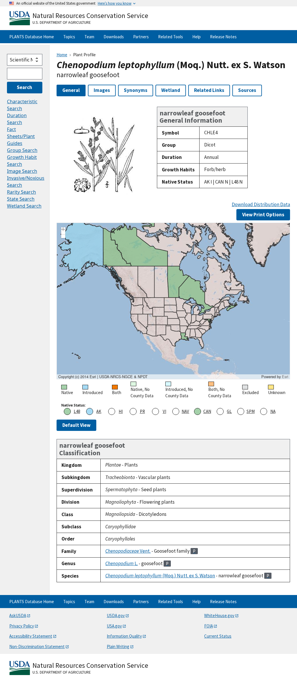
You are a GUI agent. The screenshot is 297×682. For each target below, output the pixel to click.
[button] (63, 230)
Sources (247, 90)
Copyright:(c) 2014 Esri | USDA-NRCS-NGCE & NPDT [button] (103, 376)
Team (89, 36)
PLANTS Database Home (31, 36)
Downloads (114, 36)
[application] (173, 301)
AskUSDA (17, 615)
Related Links (209, 90)
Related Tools (170, 36)
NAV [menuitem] (185, 411)
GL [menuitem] (229, 411)
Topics (69, 36)
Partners (141, 36)
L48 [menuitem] (77, 411)
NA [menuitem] (273, 411)
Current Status (217, 636)
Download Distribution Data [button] (261, 204)
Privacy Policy (21, 626)
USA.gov (114, 626)
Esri (285, 376)
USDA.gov (116, 615)
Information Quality (124, 636)
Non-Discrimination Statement (37, 646)
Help (196, 36)
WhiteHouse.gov (219, 615)
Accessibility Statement (30, 636)
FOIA (208, 626)
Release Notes (223, 36)
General (71, 90)
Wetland (170, 90)
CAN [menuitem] (207, 411)
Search (24, 87)
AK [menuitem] (98, 411)
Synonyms (135, 90)
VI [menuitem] (164, 411)
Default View (76, 425)
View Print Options (263, 214)
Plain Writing (118, 646)
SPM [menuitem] (251, 411)
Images (102, 90)
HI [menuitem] (121, 411)
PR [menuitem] (142, 411)
